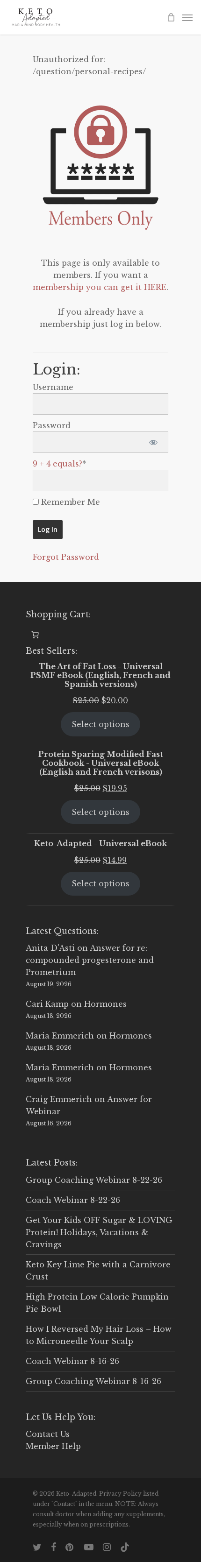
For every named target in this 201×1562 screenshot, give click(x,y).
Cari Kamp (47, 1004)
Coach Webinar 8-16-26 (72, 1361)
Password (52, 425)
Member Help (53, 1446)
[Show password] (153, 442)
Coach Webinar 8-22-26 (73, 1200)
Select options (100, 724)
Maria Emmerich (60, 1035)
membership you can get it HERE (99, 287)
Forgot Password (66, 557)
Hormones (105, 1004)
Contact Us (48, 1434)
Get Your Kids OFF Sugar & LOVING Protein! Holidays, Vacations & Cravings (99, 1232)
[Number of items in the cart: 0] (35, 634)
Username (53, 387)
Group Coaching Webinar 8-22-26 (94, 1180)
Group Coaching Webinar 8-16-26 (93, 1381)
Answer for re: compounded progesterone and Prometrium (90, 960)
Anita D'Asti (50, 948)
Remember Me (69, 502)
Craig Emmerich (59, 1099)
